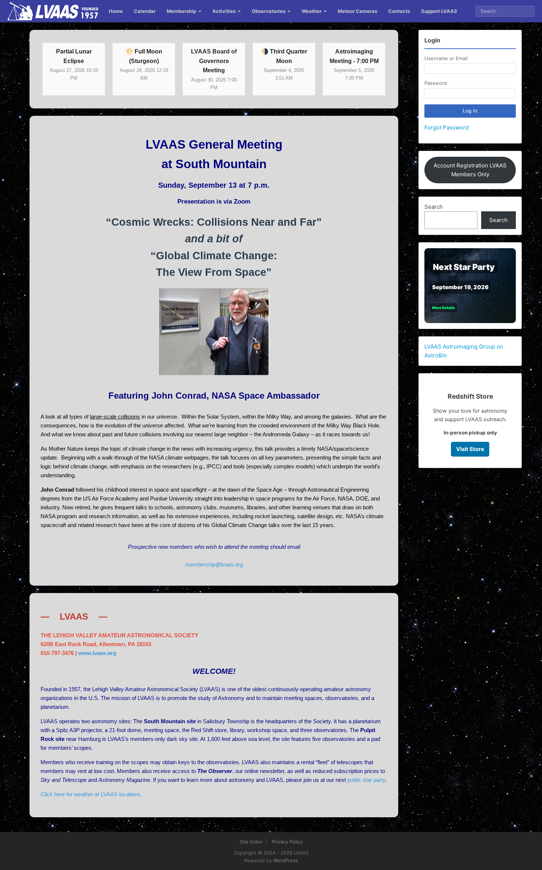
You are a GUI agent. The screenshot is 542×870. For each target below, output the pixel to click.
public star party (366, 780)
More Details (443, 307)
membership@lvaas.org (214, 564)
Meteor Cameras (357, 11)
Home (116, 11)
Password (435, 83)
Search (433, 206)
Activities (224, 11)
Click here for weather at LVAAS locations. (91, 794)
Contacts (399, 11)
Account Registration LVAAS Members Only (470, 170)
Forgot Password (446, 127)
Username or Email (446, 58)
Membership (181, 11)
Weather (312, 11)
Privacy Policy (287, 842)
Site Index (251, 842)
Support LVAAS (439, 11)
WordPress (285, 860)
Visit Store (470, 449)
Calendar (145, 11)
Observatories (268, 11)
